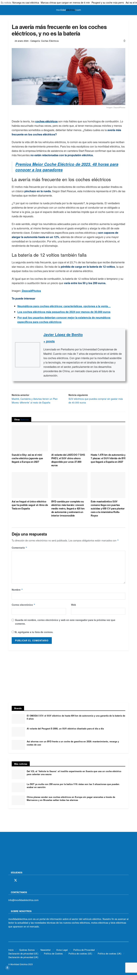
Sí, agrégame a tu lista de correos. (33, 632)
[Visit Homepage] (68, 10)
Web (73, 604)
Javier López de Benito (63, 334)
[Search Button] (127, 10)
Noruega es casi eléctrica (25, 2)
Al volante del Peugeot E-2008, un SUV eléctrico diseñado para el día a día (65, 728)
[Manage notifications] (7, 967)
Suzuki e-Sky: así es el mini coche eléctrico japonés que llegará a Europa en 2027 (27, 458)
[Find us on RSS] (27, 880)
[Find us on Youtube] (33, 880)
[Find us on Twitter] (15, 880)
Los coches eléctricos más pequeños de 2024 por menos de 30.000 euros (63, 312)
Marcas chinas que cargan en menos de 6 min (65, 2)
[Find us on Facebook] (9, 880)
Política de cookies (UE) (80, 953)
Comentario (19, 547)
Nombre (17, 589)
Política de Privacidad (84, 949)
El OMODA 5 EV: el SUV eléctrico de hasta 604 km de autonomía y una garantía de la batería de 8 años (76, 717)
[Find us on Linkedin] (38, 880)
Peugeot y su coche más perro (108, 2)
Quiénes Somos (27, 949)
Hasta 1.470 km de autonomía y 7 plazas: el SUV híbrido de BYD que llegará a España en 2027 (108, 458)
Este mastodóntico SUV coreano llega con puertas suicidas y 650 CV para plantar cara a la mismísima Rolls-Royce (107, 508)
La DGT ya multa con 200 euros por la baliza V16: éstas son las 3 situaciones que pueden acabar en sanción (73, 785)
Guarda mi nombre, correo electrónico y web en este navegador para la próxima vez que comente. (65, 621)
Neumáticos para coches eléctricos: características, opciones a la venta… (64, 306)
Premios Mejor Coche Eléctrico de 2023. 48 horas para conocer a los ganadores (66, 166)
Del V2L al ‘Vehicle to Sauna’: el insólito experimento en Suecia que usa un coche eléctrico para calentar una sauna (74, 773)
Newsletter (45, 949)
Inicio (11, 949)
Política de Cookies (53, 953)
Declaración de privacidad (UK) (23, 957)
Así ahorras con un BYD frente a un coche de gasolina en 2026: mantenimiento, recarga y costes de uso (73, 743)
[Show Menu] (9, 10)
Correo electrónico (23, 604)
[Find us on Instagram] (21, 880)
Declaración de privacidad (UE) (23, 953)
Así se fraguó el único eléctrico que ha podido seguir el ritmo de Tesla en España (30, 505)
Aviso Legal (62, 949)
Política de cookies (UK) (109, 953)
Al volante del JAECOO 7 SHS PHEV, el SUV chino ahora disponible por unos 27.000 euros (68, 460)
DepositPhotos (31, 291)
